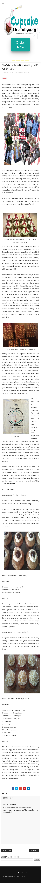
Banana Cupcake (16, 509)
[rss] (18, 872)
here (13, 484)
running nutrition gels (31, 356)
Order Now (20, 44)
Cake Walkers (18, 73)
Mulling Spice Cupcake (27, 515)
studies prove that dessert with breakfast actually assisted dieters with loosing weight (20, 266)
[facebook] (13, 58)
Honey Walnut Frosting (30, 512)
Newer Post (7, 850)
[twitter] (18, 58)
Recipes (26, 73)
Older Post (34, 850)
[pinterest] (27, 58)
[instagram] (22, 58)
